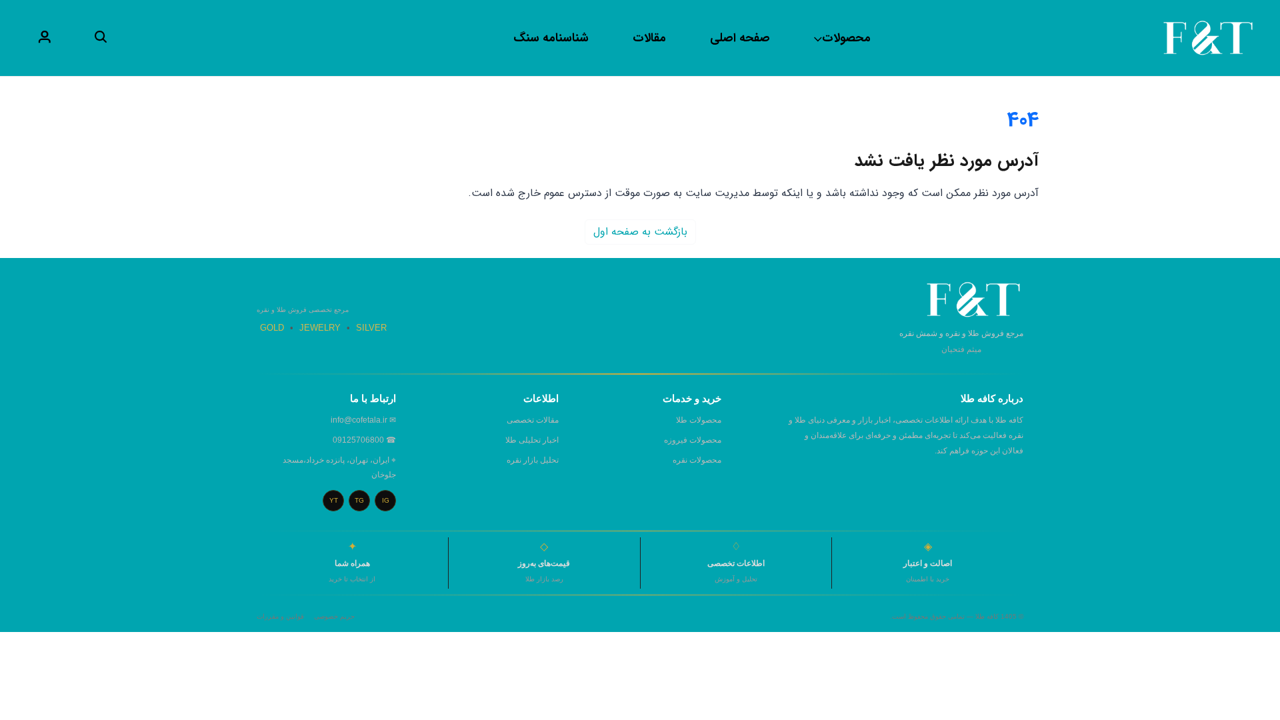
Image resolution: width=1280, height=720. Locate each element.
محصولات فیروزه (692, 440)
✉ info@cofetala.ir (363, 420)
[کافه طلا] (1208, 37)
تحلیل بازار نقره (533, 460)
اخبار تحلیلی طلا (532, 440)
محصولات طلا (698, 420)
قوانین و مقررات (280, 616)
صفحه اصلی (740, 38)
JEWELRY (320, 328)
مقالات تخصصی (533, 420)
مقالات (649, 38)
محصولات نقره (697, 460)
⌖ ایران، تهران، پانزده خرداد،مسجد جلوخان (339, 467)
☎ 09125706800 (364, 440)
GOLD (272, 328)
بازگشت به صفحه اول (640, 231)
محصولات (846, 38)
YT (333, 500)
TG (359, 500)
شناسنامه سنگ (551, 38)
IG (385, 500)
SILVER (371, 328)
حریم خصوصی (334, 616)
